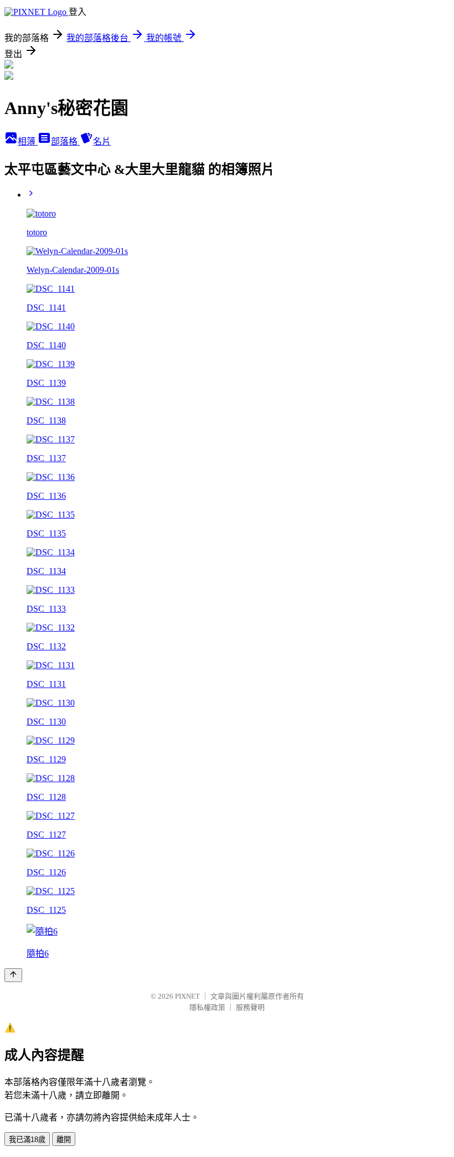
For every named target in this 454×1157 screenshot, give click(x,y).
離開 (63, 1139)
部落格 (65, 141)
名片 (102, 141)
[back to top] (13, 975)
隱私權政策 (207, 1007)
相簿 (28, 141)
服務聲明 (250, 1007)
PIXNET (187, 996)
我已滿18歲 (27, 1139)
